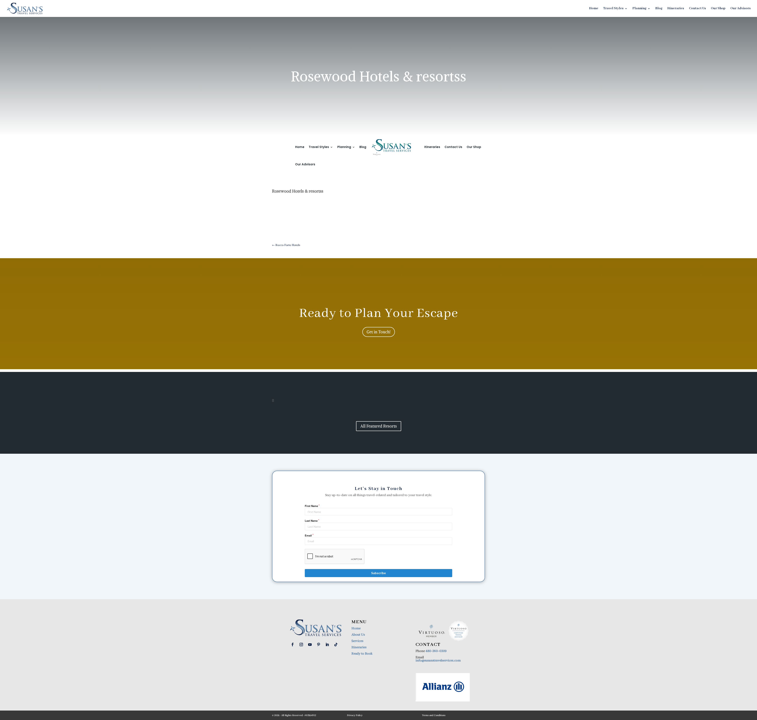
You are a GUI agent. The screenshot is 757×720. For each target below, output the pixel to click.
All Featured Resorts (378, 426)
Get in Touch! (379, 331)
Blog (658, 8)
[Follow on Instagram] (301, 644)
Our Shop (718, 8)
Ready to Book (361, 653)
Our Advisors (740, 8)
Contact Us (697, 8)
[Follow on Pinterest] (318, 644)
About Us (358, 634)
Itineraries (675, 8)
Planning (639, 8)
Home (593, 8)
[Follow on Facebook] (292, 644)
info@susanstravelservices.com (438, 660)
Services (357, 641)
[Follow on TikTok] (335, 644)
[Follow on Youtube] (309, 644)
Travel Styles (613, 8)
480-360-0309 (436, 651)
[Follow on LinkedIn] (327, 644)
